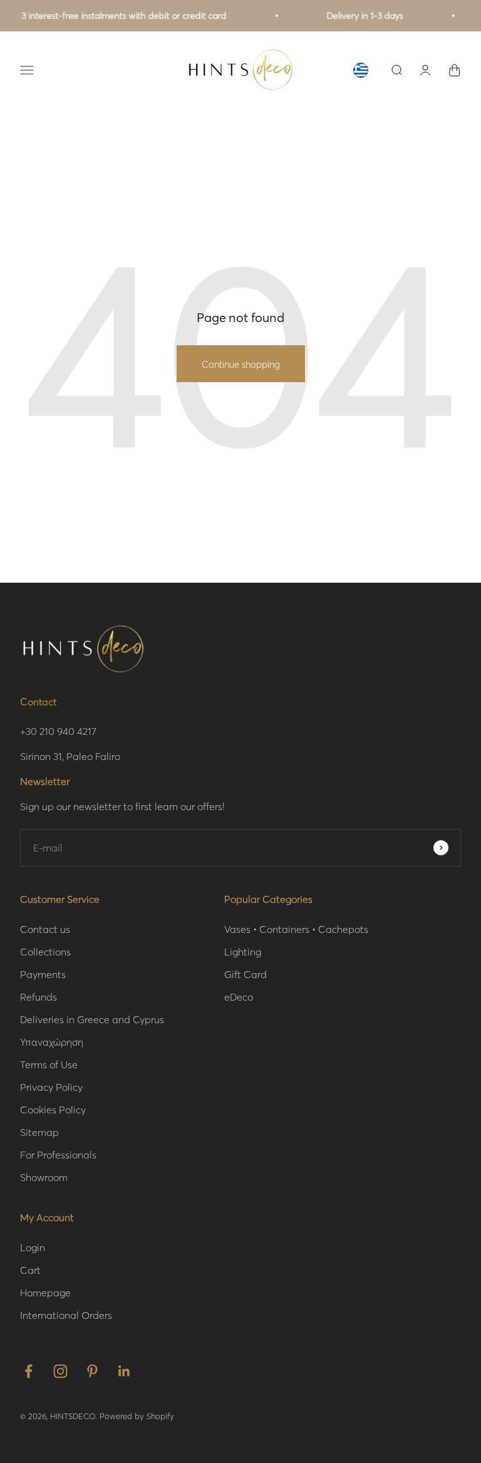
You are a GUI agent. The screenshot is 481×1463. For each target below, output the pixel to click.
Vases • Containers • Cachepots (296, 928)
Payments (43, 974)
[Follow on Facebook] (28, 1371)
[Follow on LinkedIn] (124, 1371)
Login (32, 1247)
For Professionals (58, 1154)
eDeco (238, 996)
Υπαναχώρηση (51, 1041)
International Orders (66, 1314)
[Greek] (361, 70)
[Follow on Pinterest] (92, 1371)
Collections (45, 951)
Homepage (45, 1292)
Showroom (44, 1177)
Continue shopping (241, 364)
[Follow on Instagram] (60, 1371)
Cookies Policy (53, 1109)
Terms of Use (49, 1064)
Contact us (45, 928)
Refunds (38, 996)
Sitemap (39, 1131)
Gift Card (245, 974)
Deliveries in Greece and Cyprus (92, 1019)
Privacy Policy (51, 1086)
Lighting (242, 951)
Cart (30, 1269)
